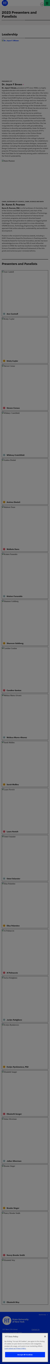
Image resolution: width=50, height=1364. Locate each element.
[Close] (45, 1336)
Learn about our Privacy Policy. (15, 1348)
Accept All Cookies (25, 1354)
